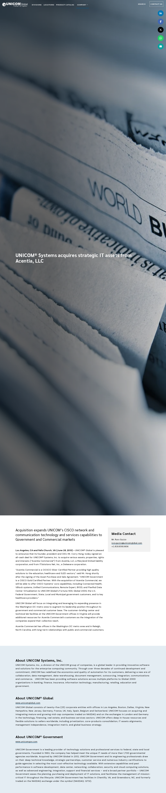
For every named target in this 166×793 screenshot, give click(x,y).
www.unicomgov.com (26, 741)
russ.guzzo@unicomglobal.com (127, 542)
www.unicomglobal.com (28, 702)
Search (142, 4)
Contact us (156, 4)
